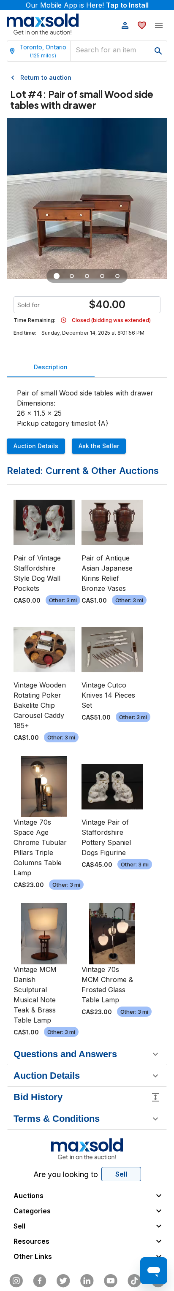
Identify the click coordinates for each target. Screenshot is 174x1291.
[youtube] (111, 1281)
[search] (158, 51)
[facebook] (40, 1281)
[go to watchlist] (141, 25)
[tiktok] (134, 1281)
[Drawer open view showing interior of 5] (87, 276)
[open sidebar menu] (158, 25)
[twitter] (63, 1281)
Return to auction (45, 77)
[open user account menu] (125, 25)
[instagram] (16, 1281)
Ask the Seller (99, 445)
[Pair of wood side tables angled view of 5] (57, 276)
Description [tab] (51, 367)
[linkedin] (87, 1281)
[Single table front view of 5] (72, 276)
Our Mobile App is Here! (87, 5)
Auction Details (36, 445)
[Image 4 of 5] (102, 276)
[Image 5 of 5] (117, 276)
